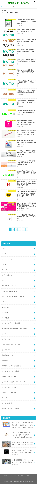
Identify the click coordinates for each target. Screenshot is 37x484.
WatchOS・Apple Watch (9, 291)
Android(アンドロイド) (9, 286)
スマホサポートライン (17, 481)
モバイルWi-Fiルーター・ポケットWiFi (14, 328)
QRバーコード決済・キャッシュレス (14, 382)
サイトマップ (18, 478)
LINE (3, 248)
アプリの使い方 (7, 275)
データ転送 (5, 318)
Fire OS (4, 302)
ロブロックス (6, 339)
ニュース (5, 398)
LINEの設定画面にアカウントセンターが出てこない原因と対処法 (23, 462)
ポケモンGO (6, 350)
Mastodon (5, 312)
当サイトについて (8, 475)
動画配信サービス (7, 355)
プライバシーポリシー (19, 475)
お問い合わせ (30, 475)
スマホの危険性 (7, 403)
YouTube (5, 270)
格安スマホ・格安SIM (9, 392)
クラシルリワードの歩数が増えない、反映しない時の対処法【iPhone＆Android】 (22, 435)
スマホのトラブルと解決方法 (11, 366)
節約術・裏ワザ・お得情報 (10, 408)
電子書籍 (5, 360)
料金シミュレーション (9, 387)
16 (23, 229)
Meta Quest (5, 307)
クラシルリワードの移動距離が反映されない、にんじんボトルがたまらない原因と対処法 (22, 425)
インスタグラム (7, 259)
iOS (3, 280)
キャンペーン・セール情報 (10, 371)
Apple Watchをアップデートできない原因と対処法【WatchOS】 (22, 452)
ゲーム (4, 334)
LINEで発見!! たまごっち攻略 (11, 344)
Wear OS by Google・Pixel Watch (13, 296)
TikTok (4, 254)
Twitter (4, 264)
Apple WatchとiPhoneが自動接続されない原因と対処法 (22, 443)
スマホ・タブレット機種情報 (11, 323)
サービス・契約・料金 (9, 376)
